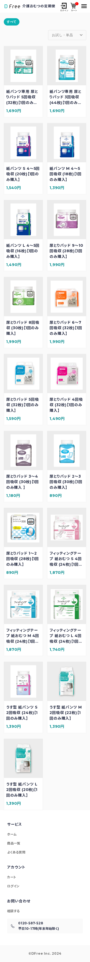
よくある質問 (16, 852)
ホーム (12, 834)
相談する (13, 911)
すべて (12, 21)
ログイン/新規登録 (64, 7)
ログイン (13, 886)
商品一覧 (13, 843)
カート (73, 7)
